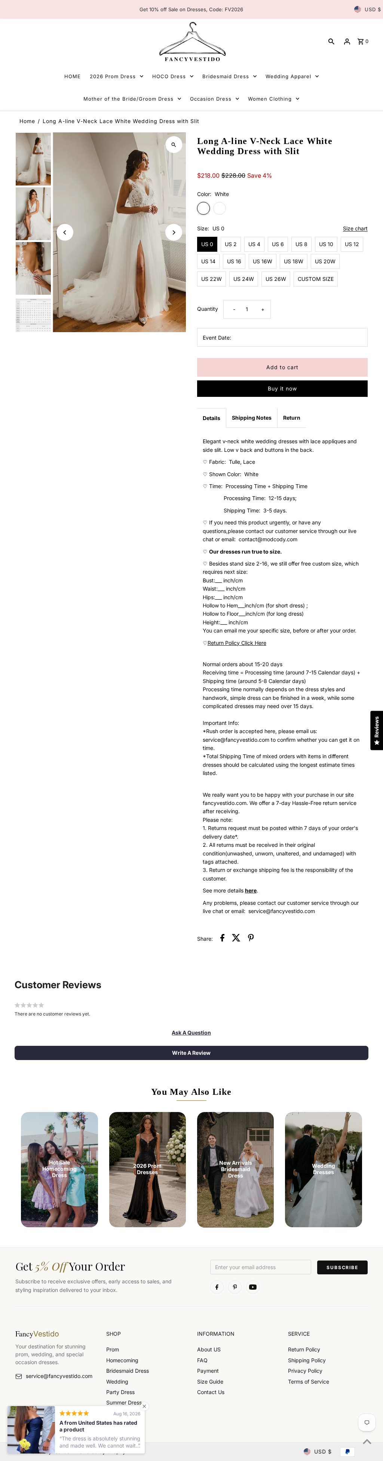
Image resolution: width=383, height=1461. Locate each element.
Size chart (355, 229)
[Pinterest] (235, 1287)
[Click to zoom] (173, 144)
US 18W (293, 261)
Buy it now (282, 388)
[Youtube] (253, 1287)
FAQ (202, 1360)
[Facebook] (217, 1287)
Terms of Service (308, 1381)
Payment (208, 1370)
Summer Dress (124, 1402)
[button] (191, 1032)
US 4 (254, 244)
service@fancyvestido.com (59, 1376)
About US (209, 1349)
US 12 (352, 244)
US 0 (207, 244)
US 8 (301, 244)
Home (27, 121)
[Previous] (64, 232)
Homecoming (122, 1360)
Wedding (117, 1381)
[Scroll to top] (367, 1441)
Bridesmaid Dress (127, 1370)
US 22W (211, 279)
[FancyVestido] (191, 41)
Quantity (207, 309)
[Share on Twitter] (236, 939)
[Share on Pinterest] (251, 939)
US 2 (231, 244)
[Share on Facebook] (222, 939)
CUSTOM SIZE (316, 279)
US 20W (325, 261)
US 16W (262, 261)
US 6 (278, 244)
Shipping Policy (307, 1360)
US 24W (243, 279)
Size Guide (210, 1381)
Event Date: (217, 337)
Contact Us (210, 1392)
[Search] (331, 41)
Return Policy (304, 1349)
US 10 (326, 244)
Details (211, 418)
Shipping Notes (252, 417)
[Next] (173, 232)
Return (291, 417)
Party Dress (120, 1392)
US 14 (208, 261)
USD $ (373, 9)
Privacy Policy (305, 1370)
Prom (112, 1349)
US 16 (234, 261)
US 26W (276, 279)
